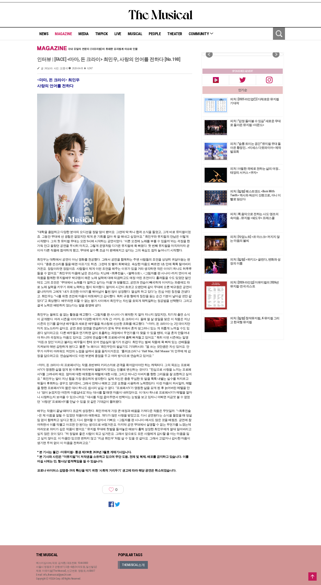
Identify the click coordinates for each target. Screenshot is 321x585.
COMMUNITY (199, 33)
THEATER (174, 33)
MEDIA (83, 33)
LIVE (117, 33)
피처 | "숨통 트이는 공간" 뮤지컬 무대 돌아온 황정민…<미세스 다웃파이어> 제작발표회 (255, 147)
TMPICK (101, 33)
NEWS (43, 33)
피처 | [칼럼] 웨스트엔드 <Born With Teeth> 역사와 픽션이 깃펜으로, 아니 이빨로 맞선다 (255, 195)
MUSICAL (135, 33)
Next (276, 54)
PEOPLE (155, 33)
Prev (209, 54)
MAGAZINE (63, 33)
